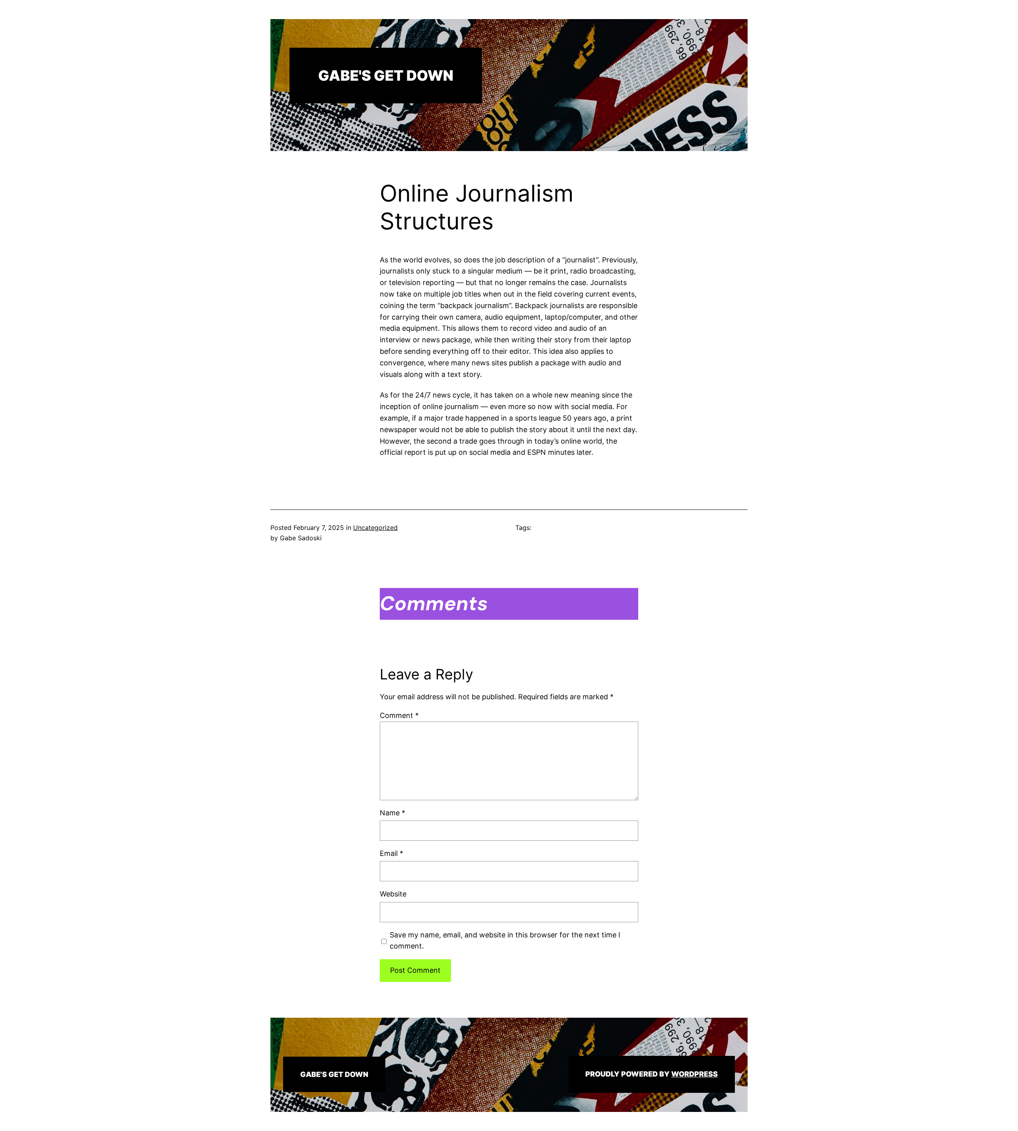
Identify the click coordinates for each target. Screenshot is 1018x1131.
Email (391, 853)
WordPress (694, 1074)
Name (392, 813)
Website (393, 894)
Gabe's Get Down (385, 75)
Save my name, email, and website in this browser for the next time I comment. (505, 941)
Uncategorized (375, 528)
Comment (399, 715)
